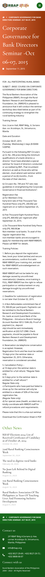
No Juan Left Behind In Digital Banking (18, 471)
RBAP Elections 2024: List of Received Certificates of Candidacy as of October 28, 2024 (21, 437)
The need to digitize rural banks (19, 460)
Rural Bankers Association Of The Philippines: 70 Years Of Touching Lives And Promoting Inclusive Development (20, 497)
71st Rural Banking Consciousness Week (20, 482)
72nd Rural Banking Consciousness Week (21, 451)
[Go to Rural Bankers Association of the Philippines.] (3, 17)
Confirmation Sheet (25, 417)
